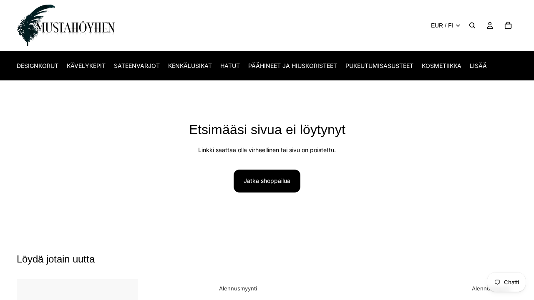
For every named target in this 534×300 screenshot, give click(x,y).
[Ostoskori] (508, 25)
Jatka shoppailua (267, 180)
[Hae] (472, 25)
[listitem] (478, 66)
